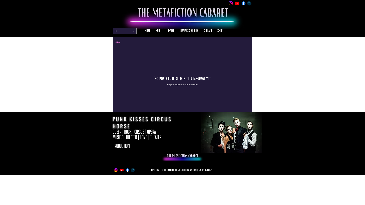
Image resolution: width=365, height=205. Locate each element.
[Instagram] (230, 3)
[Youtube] (237, 3)
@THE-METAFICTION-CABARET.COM (182, 170)
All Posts (117, 42)
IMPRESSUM (155, 170)
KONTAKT (164, 170)
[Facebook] (243, 3)
